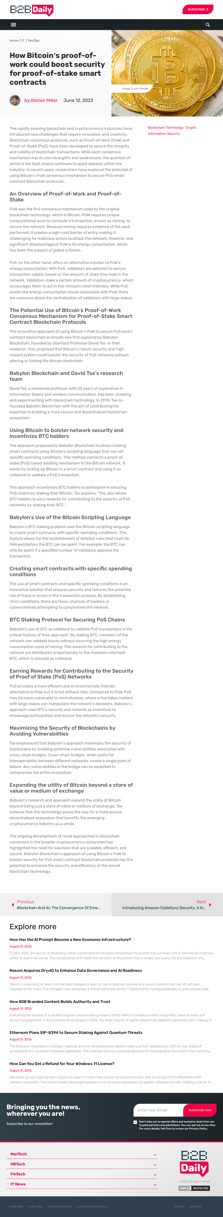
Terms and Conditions (59, 1206)
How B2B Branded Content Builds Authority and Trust (60, 1001)
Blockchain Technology (165, 128)
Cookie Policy (16, 1206)
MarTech (18, 1154)
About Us (179, 1206)
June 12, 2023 (78, 100)
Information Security (164, 134)
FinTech (17, 1174)
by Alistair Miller (41, 100)
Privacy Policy (35, 1206)
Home (14, 40)
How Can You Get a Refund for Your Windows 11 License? (62, 1063)
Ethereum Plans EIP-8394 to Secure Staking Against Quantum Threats (76, 1032)
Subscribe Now (200, 1110)
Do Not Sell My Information (92, 1206)
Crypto (191, 128)
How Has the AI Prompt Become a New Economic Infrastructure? (70, 939)
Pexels (144, 88)
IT (23, 40)
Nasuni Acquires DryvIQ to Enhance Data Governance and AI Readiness (76, 970)
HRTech (17, 1164)
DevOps (33, 40)
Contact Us (195, 1206)
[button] (207, 25)
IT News (18, 1184)
